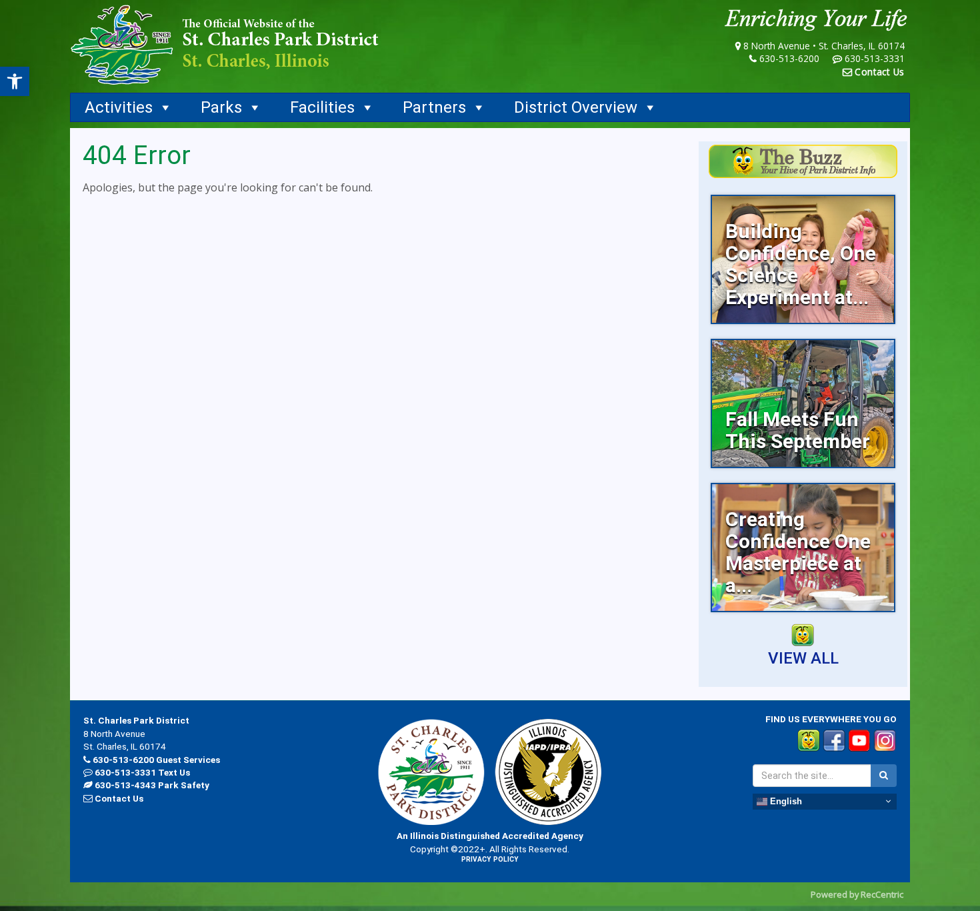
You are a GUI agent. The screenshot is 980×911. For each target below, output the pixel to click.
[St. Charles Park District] (224, 45)
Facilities (322, 107)
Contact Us (880, 71)
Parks (221, 107)
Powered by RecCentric (857, 894)
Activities (119, 107)
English (784, 801)
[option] (803, 259)
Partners (434, 107)
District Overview (575, 107)
